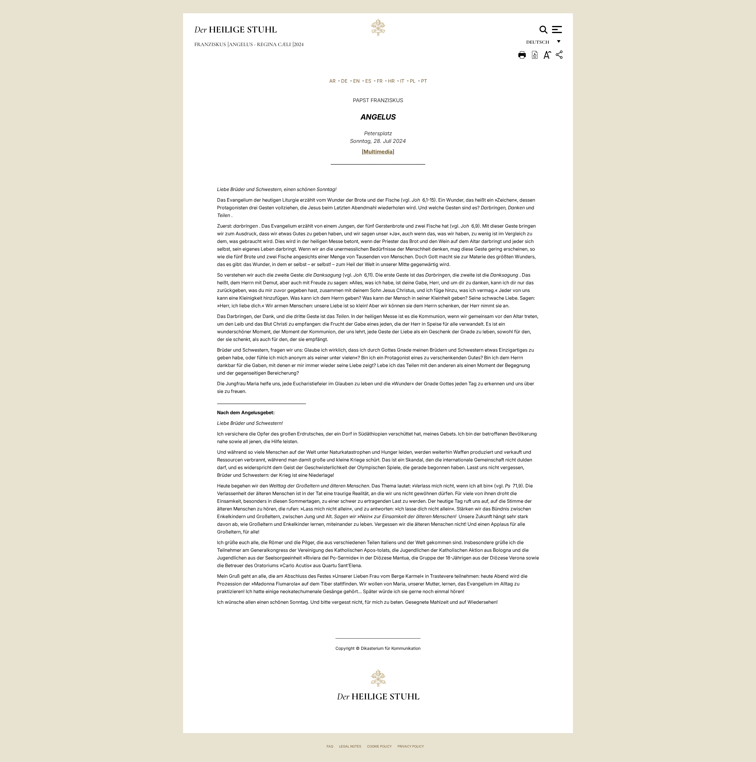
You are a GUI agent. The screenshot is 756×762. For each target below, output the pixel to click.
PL (413, 81)
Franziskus (210, 44)
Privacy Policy (410, 746)
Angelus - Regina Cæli (260, 44)
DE (344, 81)
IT (402, 81)
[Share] (560, 55)
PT (424, 81)
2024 (299, 44)
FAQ (330, 746)
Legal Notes (350, 746)
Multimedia (378, 152)
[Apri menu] (556, 30)
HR (391, 81)
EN (356, 81)
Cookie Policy (379, 746)
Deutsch (539, 43)
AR (332, 81)
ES (368, 81)
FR (379, 81)
